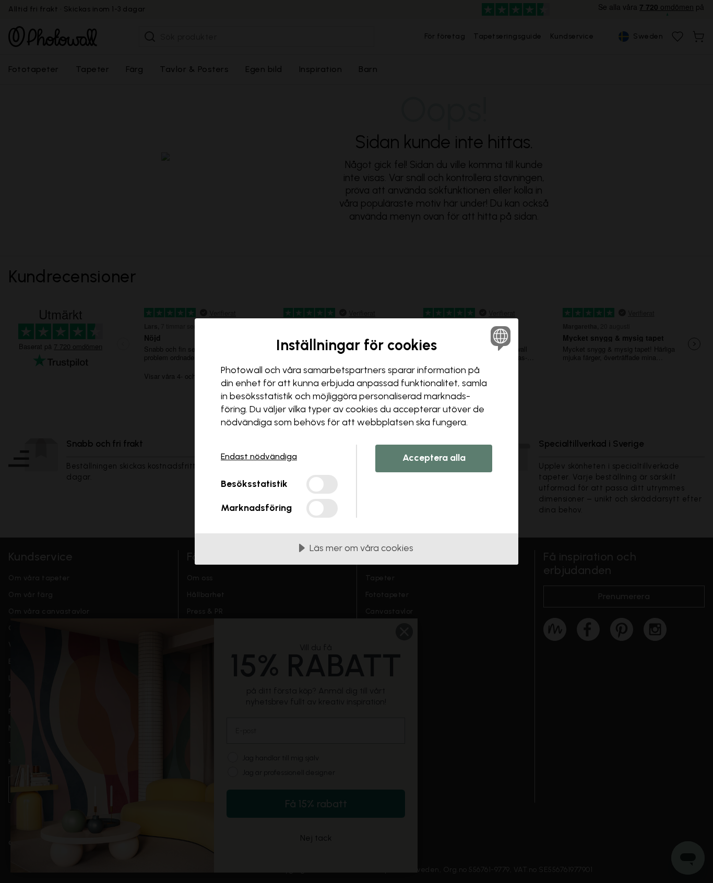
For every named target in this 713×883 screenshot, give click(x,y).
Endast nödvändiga (259, 456)
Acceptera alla (434, 457)
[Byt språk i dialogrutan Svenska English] (498, 337)
